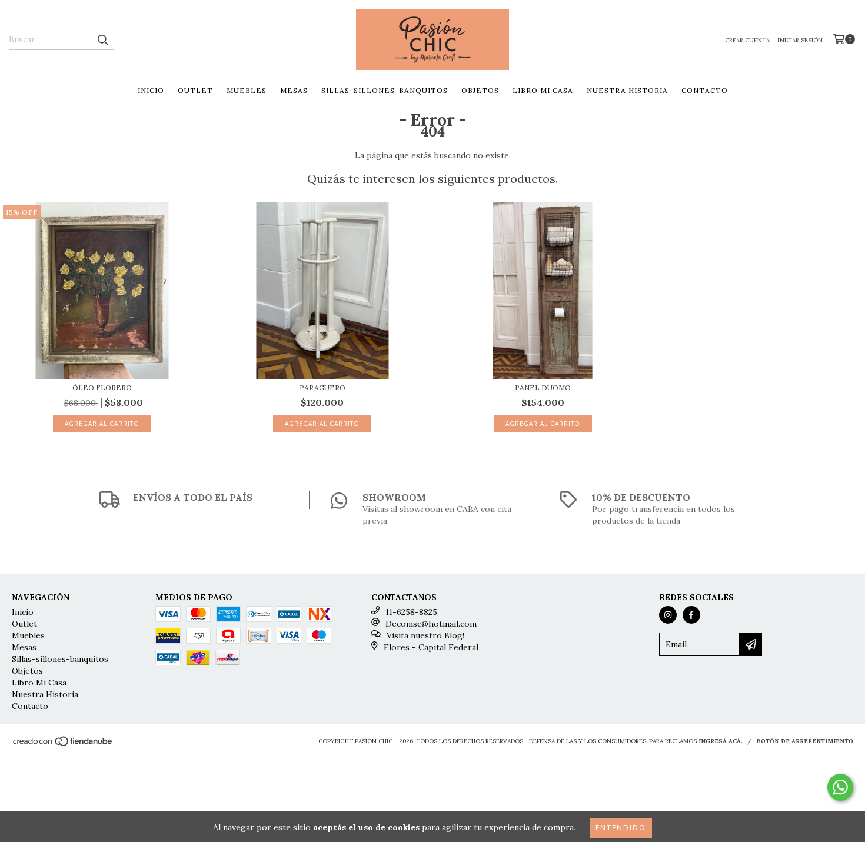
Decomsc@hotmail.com (431, 623)
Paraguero (322, 387)
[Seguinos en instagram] (668, 615)
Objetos (480, 90)
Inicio (151, 90)
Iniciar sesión (800, 40)
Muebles (247, 90)
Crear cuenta (747, 40)
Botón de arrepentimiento (804, 741)
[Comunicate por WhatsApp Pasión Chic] (840, 787)
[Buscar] (102, 39)
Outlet (195, 90)
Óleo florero (102, 387)
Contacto (704, 90)
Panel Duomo (543, 387)
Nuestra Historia (627, 90)
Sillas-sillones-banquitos (384, 90)
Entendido (620, 828)
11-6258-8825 (411, 612)
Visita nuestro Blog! (425, 635)
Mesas (294, 90)
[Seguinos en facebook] (691, 615)
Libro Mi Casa (543, 90)
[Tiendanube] (63, 744)
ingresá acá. (720, 741)
